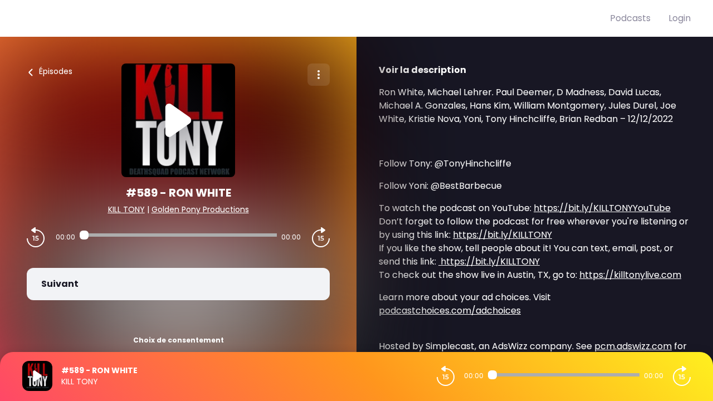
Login (679, 18)
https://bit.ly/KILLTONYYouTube (602, 208)
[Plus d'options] (318, 74)
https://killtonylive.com (630, 274)
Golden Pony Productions (200, 209)
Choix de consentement (178, 340)
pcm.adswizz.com (633, 346)
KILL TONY (126, 209)
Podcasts (630, 18)
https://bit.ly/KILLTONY (502, 234)
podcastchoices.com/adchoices (450, 310)
